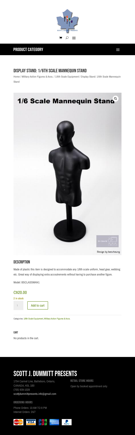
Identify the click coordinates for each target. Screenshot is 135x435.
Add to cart (37, 305)
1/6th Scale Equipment (67, 76)
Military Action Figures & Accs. (37, 76)
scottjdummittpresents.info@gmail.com (35, 394)
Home (17, 76)
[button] (116, 99)
